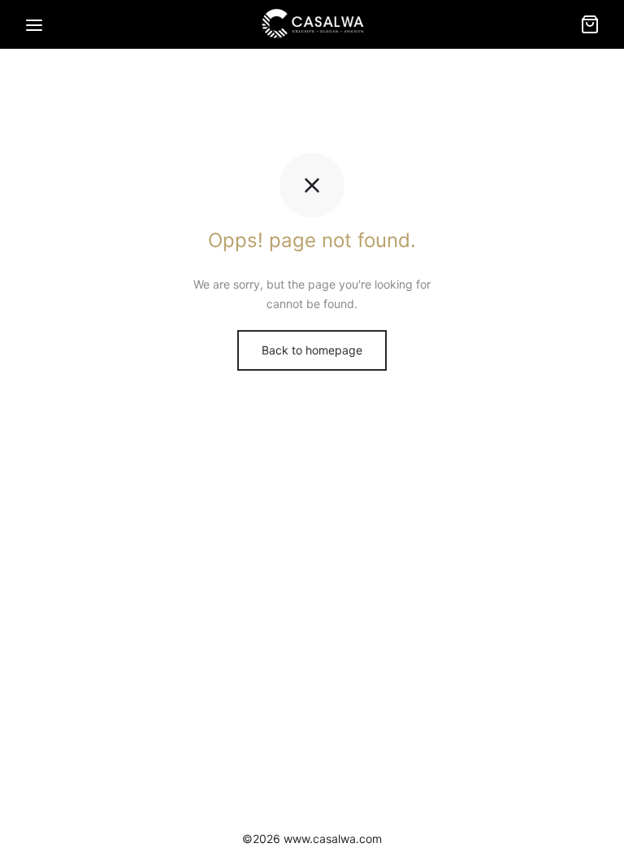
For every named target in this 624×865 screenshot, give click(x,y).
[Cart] (590, 24)
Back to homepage (312, 350)
